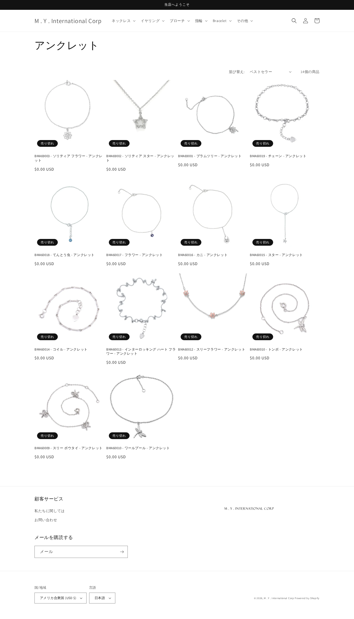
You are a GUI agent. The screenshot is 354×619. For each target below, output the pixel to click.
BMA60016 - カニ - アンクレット (203, 255)
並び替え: (237, 71)
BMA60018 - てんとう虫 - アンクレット (64, 255)
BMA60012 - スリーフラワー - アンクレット (211, 349)
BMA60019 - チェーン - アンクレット (278, 156)
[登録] (122, 552)
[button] (123, 20)
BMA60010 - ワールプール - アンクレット (138, 448)
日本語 (100, 598)
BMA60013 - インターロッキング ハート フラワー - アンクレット (141, 351)
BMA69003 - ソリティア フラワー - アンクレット (68, 158)
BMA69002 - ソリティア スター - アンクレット (140, 158)
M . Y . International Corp (279, 598)
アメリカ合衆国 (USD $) (58, 598)
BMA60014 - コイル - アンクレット (61, 349)
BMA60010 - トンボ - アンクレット (276, 349)
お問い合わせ (45, 520)
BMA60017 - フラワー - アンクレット (134, 255)
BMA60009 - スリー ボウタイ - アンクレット (68, 448)
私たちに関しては (49, 510)
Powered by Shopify (307, 598)
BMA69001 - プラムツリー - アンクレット (210, 156)
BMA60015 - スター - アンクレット (276, 255)
